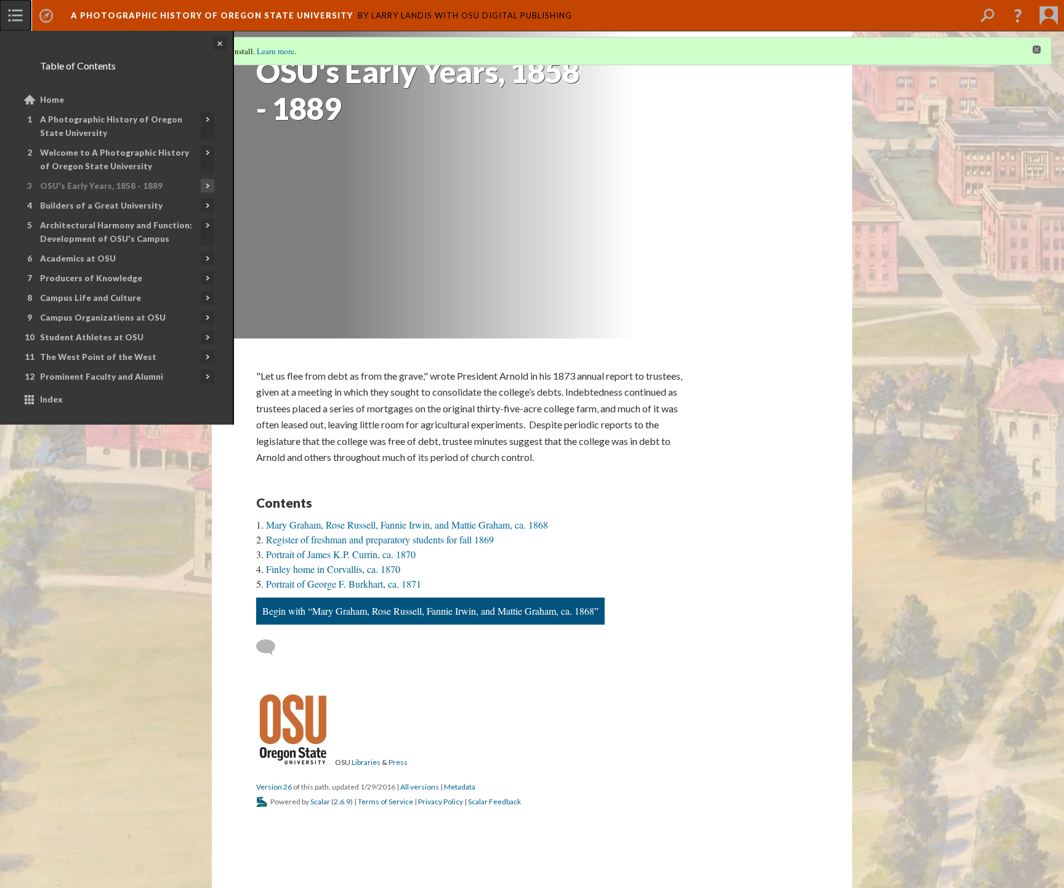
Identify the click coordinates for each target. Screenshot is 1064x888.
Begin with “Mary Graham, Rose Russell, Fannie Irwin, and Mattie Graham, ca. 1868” (430, 610)
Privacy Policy (440, 801)
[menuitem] (15, 15)
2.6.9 (342, 801)
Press (398, 762)
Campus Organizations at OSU (103, 317)
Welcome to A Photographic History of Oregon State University (114, 159)
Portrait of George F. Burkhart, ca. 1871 (343, 583)
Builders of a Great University (101, 205)
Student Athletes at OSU (91, 337)
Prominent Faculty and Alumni (101, 377)
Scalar (320, 801)
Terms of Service (385, 801)
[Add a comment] (271, 647)
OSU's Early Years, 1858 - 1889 (101, 186)
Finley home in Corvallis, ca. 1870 (333, 568)
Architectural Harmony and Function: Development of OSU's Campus (116, 232)
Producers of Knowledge (91, 278)
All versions (419, 786)
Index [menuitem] (51, 399)
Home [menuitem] (52, 100)
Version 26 (274, 786)
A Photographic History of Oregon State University (111, 126)
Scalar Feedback (494, 801)
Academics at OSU (78, 258)
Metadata (459, 786)
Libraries (366, 762)
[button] (1017, 15)
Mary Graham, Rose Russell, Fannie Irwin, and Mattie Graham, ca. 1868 (407, 524)
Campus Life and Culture (90, 298)
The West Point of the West (98, 357)
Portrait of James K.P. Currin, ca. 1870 (341, 554)
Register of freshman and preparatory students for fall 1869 (380, 539)
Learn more (275, 51)
